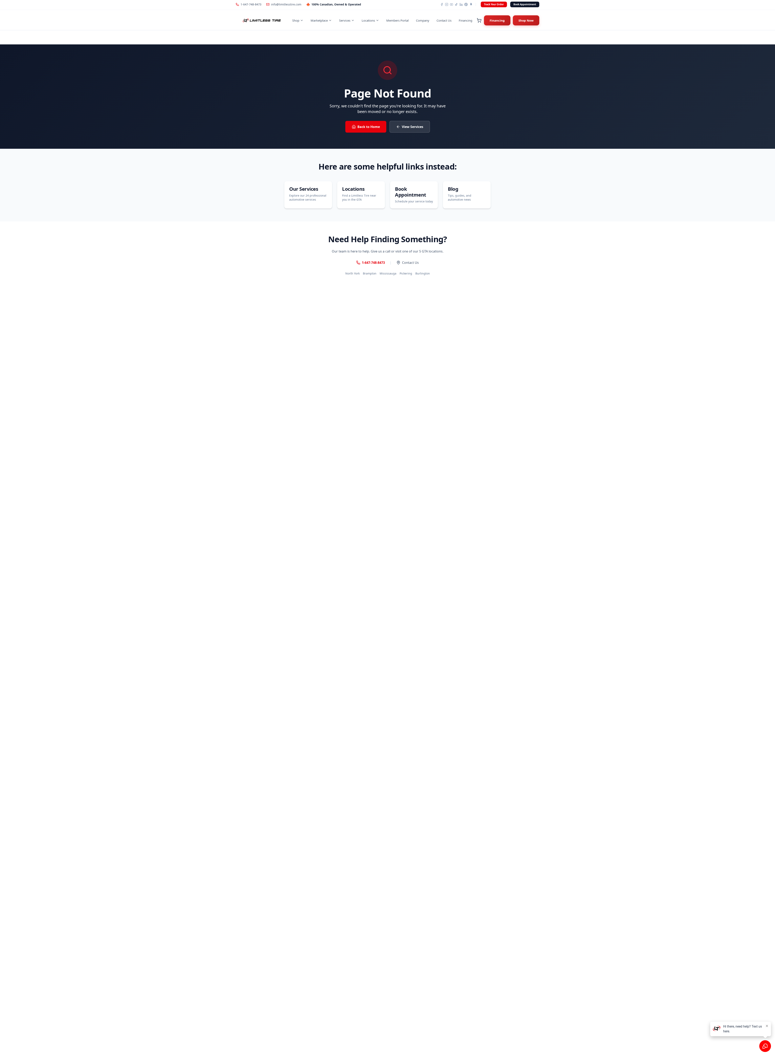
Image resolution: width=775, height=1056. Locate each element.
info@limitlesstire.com (286, 4)
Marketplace (319, 20)
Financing (465, 20)
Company (422, 20)
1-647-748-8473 (251, 4)
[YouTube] (451, 4)
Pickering (406, 273)
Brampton (369, 273)
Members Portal (397, 20)
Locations (368, 20)
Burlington (422, 273)
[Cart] (479, 20)
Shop (295, 20)
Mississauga (388, 273)
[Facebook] (441, 4)
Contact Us (444, 20)
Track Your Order (494, 4)
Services (344, 20)
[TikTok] (456, 4)
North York (352, 273)
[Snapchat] (470, 4)
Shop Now (526, 20)
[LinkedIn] (461, 4)
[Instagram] (446, 4)
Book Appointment (524, 4)
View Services (412, 127)
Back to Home (368, 127)
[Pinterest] (466, 4)
